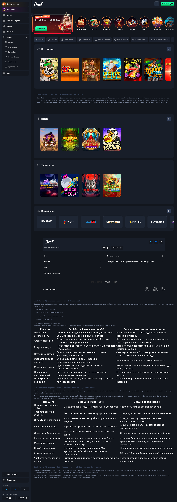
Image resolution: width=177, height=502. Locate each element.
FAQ (45, 267)
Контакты (47, 262)
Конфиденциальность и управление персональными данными (130, 262)
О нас (46, 256)
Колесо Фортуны (13, 4)
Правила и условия (114, 256)
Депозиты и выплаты (52, 273)
